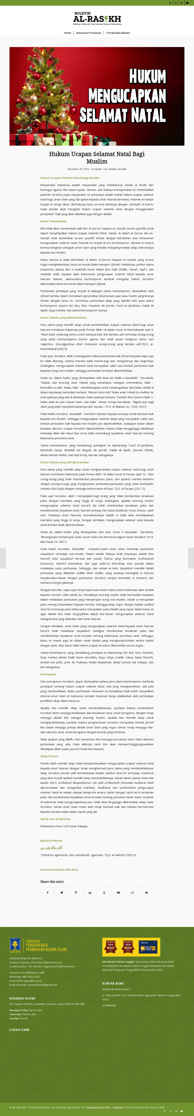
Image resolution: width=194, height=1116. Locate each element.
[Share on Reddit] (132, 892)
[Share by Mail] (147, 892)
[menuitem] (68, 33)
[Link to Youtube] (187, 3)
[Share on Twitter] (62, 892)
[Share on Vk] (118, 892)
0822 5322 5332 (31, 976)
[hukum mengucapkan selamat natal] (97, 96)
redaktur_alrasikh (117, 169)
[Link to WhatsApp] (176, 3)
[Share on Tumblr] (104, 892)
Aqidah (98, 169)
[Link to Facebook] (170, 3)
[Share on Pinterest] (76, 892)
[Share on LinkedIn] (90, 892)
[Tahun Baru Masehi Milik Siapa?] (191, 558)
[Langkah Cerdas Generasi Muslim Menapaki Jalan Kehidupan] (3, 558)
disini (74, 869)
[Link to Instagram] (181, 3)
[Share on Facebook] (48, 892)
